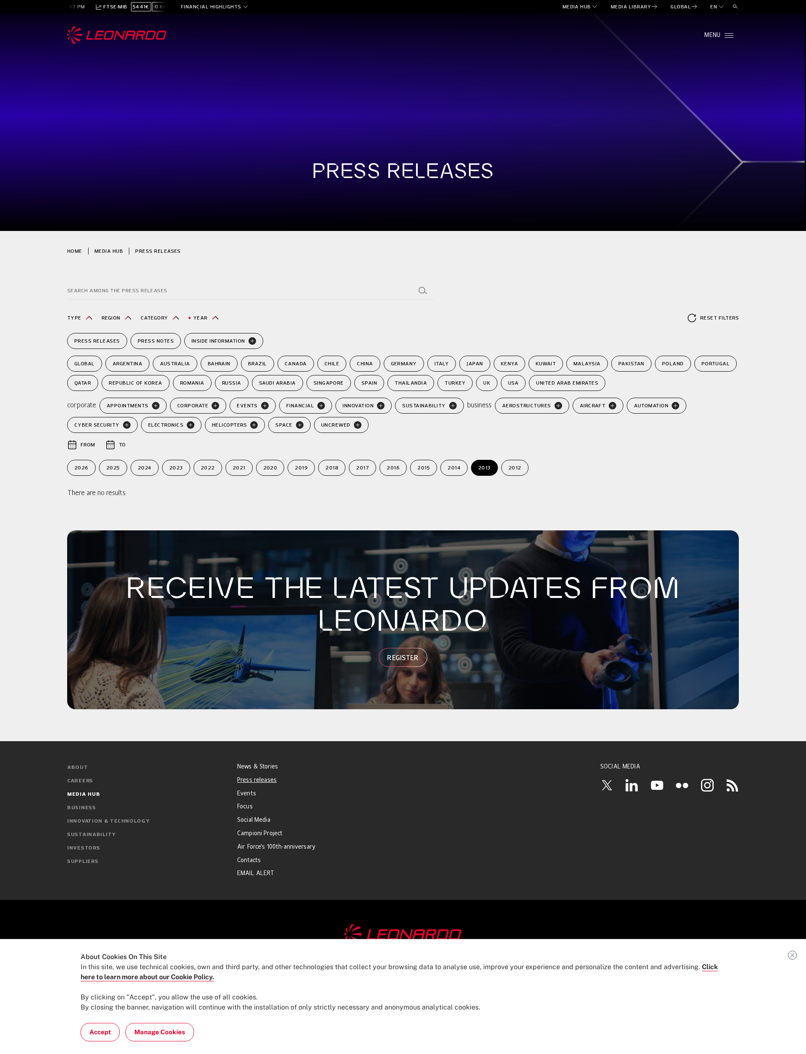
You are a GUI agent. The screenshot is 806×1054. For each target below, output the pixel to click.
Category (154, 318)
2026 (81, 467)
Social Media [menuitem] (253, 820)
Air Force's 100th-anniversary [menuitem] (276, 847)
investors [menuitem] (83, 848)
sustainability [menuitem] (91, 834)
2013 (484, 467)
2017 (362, 467)
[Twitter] (606, 785)
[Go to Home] (403, 934)
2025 (113, 467)
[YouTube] (657, 785)
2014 (454, 467)
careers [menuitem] (80, 781)
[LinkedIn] (631, 785)
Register (403, 657)
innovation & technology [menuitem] (108, 821)
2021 (239, 467)
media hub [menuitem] (83, 794)
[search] (735, 7)
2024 (145, 467)
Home (74, 251)
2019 (301, 467)
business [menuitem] (81, 807)
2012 (514, 467)
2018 (331, 467)
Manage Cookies (159, 1032)
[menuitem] (580, 7)
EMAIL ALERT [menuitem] (256, 873)
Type (74, 318)
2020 (270, 467)
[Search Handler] (423, 291)
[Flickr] (682, 785)
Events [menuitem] (246, 794)
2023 (176, 467)
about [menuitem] (77, 767)
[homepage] (117, 35)
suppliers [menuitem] (82, 861)
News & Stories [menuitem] (257, 767)
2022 (208, 467)
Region (111, 318)
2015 (423, 467)
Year (200, 318)
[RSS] (732, 785)
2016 (393, 467)
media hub (108, 251)
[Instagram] (707, 785)
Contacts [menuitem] (249, 860)
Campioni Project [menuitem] (260, 833)
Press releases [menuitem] (257, 780)
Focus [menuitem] (245, 807)
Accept (100, 1032)
